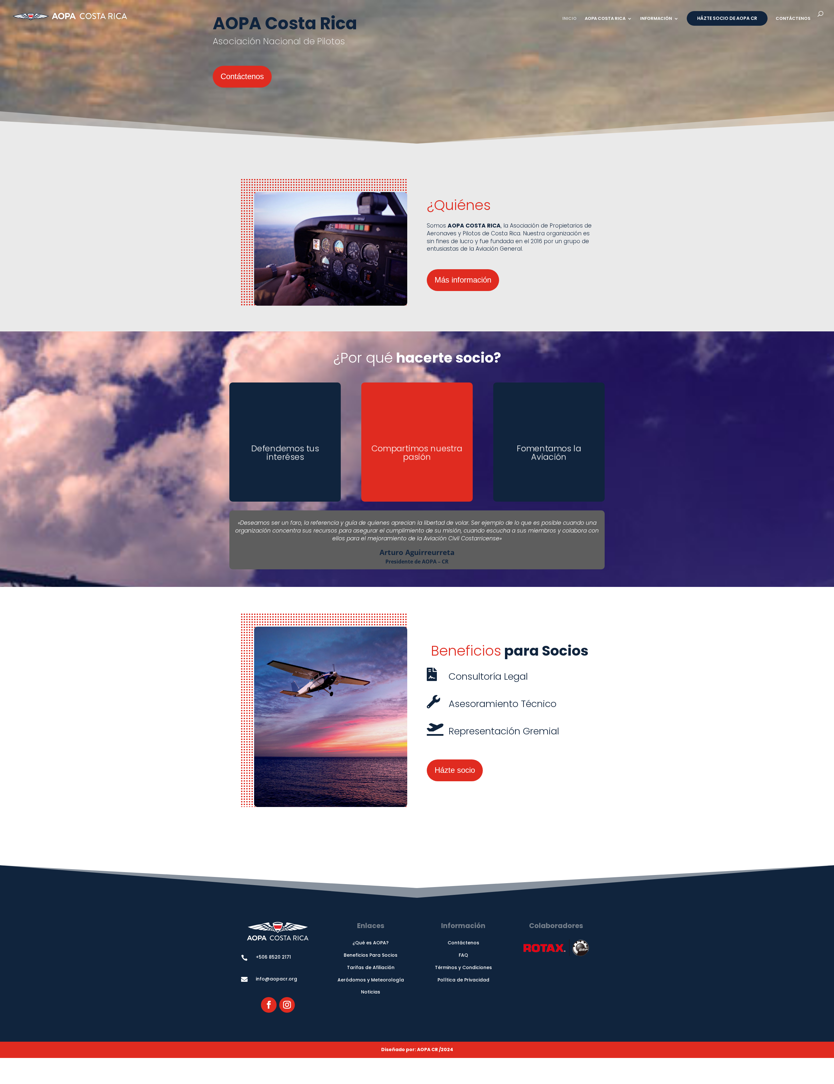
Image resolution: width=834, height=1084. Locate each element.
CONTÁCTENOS (793, 18)
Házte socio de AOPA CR (727, 18)
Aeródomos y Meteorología (371, 980)
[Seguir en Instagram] (287, 1005)
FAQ (463, 955)
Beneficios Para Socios (370, 955)
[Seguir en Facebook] (269, 1005)
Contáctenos (242, 76)
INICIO (569, 18)
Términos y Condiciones (463, 967)
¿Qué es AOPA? (370, 942)
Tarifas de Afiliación (371, 967)
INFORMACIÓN (656, 18)
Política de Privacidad (463, 980)
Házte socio (455, 770)
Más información (463, 279)
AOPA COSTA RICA (605, 18)
